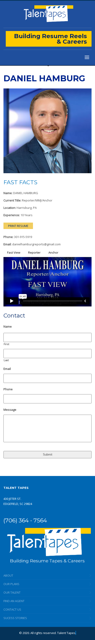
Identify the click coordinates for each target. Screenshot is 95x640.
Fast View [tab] (13, 252)
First (6, 344)
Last (6, 360)
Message (9, 410)
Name (7, 326)
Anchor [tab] (53, 252)
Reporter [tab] (34, 252)
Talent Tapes (66, 633)
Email (7, 369)
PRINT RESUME (18, 226)
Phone (8, 389)
